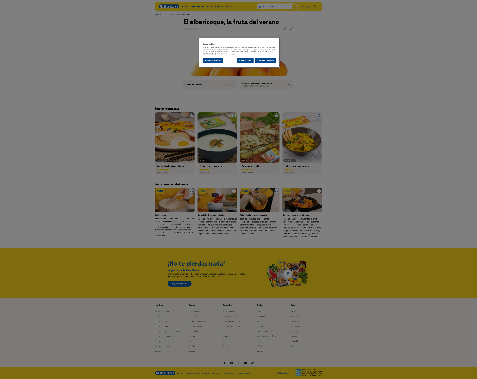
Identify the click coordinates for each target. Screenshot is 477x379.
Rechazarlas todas (245, 61)
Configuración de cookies (212, 61)
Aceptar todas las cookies (266, 61)
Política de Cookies (230, 54)
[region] (239, 53)
